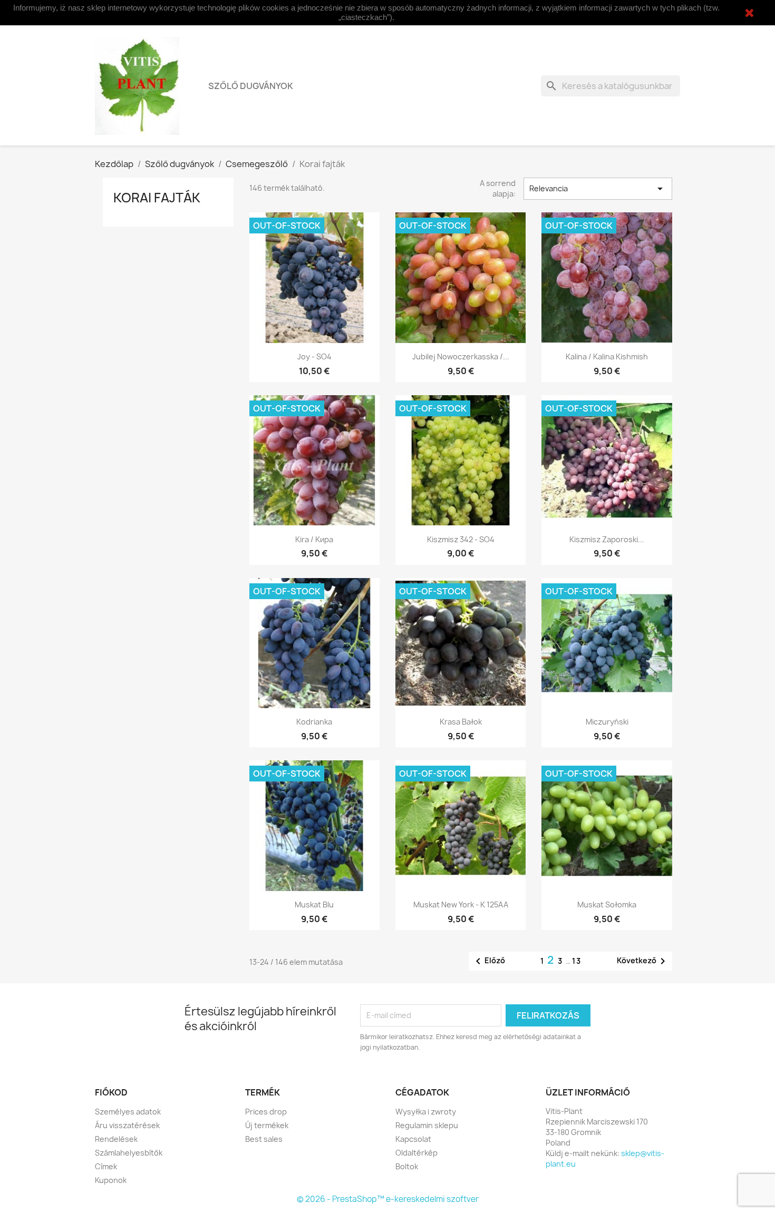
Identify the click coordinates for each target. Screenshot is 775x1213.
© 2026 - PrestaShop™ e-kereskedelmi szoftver (388, 1199)
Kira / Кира (314, 539)
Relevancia (597, 188)
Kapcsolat (413, 1139)
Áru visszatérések (127, 1125)
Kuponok (111, 1180)
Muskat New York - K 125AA (460, 904)
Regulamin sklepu (426, 1125)
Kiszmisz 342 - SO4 (461, 539)
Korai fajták (156, 198)
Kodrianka (314, 722)
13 (577, 961)
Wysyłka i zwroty (425, 1112)
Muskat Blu (314, 904)
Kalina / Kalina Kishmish (607, 356)
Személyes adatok (128, 1112)
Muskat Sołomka (606, 904)
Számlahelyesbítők (128, 1153)
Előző (488, 961)
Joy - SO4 (314, 356)
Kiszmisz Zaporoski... (606, 539)
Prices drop (266, 1112)
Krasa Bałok (461, 722)
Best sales (264, 1139)
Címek (106, 1166)
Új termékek (266, 1125)
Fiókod (111, 1092)
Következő (643, 961)
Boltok (406, 1166)
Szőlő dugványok (250, 86)
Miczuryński (607, 722)
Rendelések (116, 1139)
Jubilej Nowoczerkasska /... (460, 356)
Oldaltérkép (416, 1153)
